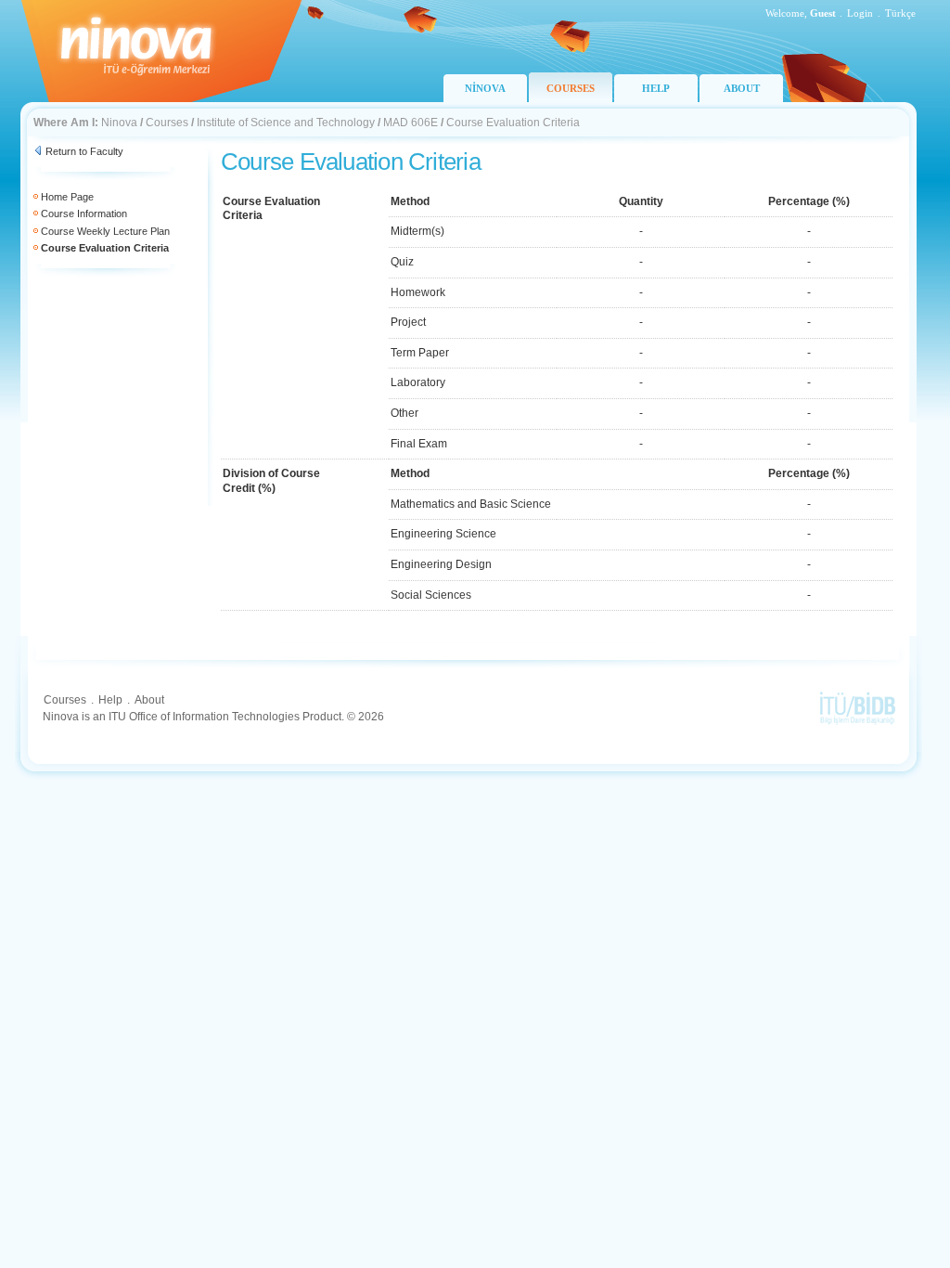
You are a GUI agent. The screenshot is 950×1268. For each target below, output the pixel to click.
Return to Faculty (84, 151)
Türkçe (900, 13)
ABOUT (742, 88)
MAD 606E (410, 122)
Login (860, 13)
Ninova (119, 122)
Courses (167, 122)
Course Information (84, 213)
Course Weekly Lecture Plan (105, 231)
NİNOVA (485, 88)
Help (110, 699)
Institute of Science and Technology (286, 122)
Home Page (67, 196)
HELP (656, 88)
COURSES (570, 88)
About (149, 699)
